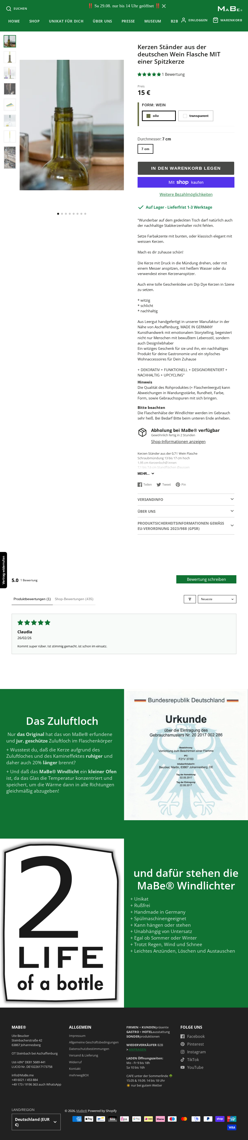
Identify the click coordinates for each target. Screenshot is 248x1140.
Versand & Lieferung (83, 1055)
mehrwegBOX (79, 1075)
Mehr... (144, 473)
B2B (174, 21)
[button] (58, 214)
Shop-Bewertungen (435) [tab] (74, 599)
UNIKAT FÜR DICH (66, 21)
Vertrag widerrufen (3, 570)
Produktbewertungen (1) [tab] (32, 599)
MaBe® (81, 1111)
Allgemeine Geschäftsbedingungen (94, 1042)
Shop (34, 21)
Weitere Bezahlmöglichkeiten (186, 194)
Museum (153, 21)
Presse (128, 21)
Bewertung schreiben (206, 579)
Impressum (77, 1035)
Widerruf (75, 1062)
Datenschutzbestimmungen (89, 1049)
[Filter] (190, 599)
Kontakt (75, 1068)
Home (14, 21)
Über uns (102, 21)
